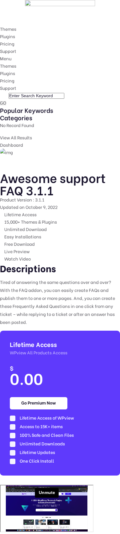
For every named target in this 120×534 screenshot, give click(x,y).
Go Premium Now (38, 402)
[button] (60, 58)
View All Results (16, 137)
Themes (8, 29)
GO (3, 103)
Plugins (7, 36)
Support (8, 51)
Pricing (7, 43)
